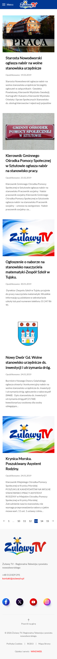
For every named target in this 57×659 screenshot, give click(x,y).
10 (18, 520)
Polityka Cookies (14, 643)
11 (24, 520)
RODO (30, 643)
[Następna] (53, 521)
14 (41, 520)
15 (47, 520)
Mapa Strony (44, 643)
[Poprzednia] (4, 521)
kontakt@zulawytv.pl (13, 578)
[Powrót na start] (28, 4)
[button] (7, 4)
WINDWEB (36, 651)
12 (30, 520)
